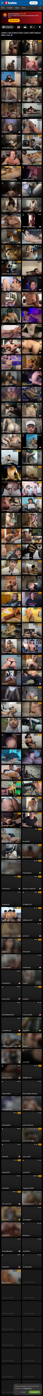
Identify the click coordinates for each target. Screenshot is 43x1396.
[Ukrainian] (25, 27)
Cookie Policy (27, 1388)
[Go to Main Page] (13, 3)
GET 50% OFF (14, 20)
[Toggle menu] (2, 3)
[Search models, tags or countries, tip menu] (40, 8)
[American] (18, 27)
